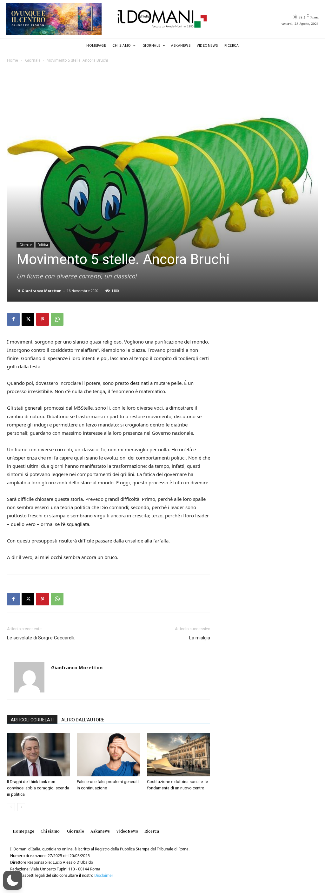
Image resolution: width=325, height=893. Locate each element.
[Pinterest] (42, 319)
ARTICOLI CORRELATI (32, 719)
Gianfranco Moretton (42, 290)
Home (12, 60)
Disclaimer (103, 875)
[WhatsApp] (57, 319)
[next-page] (21, 807)
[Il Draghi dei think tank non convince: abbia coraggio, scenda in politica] (38, 754)
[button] (12, 880)
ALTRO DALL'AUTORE (82, 719)
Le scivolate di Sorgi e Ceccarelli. (41, 638)
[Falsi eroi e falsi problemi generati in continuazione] (108, 754)
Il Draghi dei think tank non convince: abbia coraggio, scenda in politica (38, 788)
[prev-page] (11, 807)
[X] (28, 319)
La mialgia (199, 638)
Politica (42, 244)
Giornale (32, 60)
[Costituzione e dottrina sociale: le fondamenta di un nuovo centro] (178, 754)
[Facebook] (13, 319)
